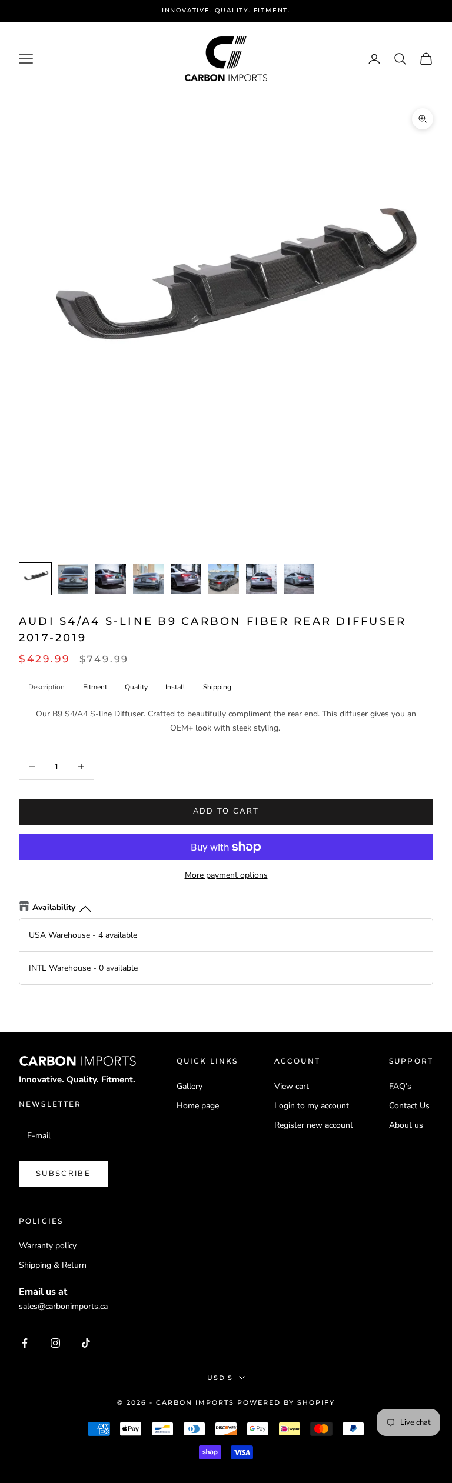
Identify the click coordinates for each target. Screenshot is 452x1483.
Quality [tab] (136, 687)
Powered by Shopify (286, 1402)
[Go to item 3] (110, 578)
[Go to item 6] (223, 578)
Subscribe (63, 1173)
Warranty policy (48, 1245)
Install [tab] (175, 687)
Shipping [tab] (217, 687)
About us (406, 1125)
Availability (53, 907)
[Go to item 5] (186, 578)
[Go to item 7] (261, 578)
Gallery (189, 1086)
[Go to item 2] (72, 578)
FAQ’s (400, 1086)
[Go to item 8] (298, 578)
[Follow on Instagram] (55, 1343)
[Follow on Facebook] (25, 1343)
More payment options (226, 875)
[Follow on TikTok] (86, 1343)
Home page (198, 1105)
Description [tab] (46, 687)
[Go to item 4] (148, 578)
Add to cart (226, 811)
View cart (291, 1086)
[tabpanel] (226, 721)
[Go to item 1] (35, 578)
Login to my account (311, 1105)
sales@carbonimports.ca (63, 1306)
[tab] (95, 687)
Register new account (313, 1125)
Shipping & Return (53, 1265)
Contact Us (409, 1105)
